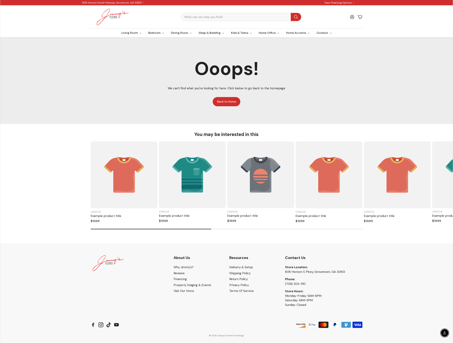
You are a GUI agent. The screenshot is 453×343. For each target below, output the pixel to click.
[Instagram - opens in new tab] (100, 324)
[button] (241, 17)
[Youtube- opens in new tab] (116, 324)
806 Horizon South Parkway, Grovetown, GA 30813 (112, 2)
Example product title (106, 216)
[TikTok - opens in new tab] (108, 324)
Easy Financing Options (338, 2)
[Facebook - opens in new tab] (93, 324)
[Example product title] (124, 174)
